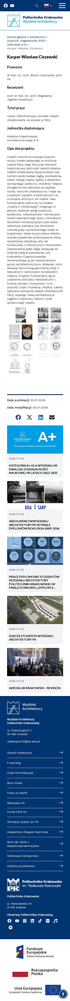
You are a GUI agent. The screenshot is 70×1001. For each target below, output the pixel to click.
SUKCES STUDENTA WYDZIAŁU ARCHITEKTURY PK (31, 637)
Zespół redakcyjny (19, 752)
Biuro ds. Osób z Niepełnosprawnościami (23, 843)
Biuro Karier (15, 783)
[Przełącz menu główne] (62, 6)
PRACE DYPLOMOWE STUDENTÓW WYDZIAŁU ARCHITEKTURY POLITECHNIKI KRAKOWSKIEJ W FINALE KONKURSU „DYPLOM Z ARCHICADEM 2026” (34, 582)
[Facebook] (6, 6)
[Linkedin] (32, 921)
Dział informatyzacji (20, 773)
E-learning (14, 763)
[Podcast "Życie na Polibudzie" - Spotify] (10, 927)
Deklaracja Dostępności (22, 856)
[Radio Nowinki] (55, 921)
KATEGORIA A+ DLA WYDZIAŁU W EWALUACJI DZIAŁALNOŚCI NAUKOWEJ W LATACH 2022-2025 (33, 469)
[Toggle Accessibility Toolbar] (63, 994)
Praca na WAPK (17, 793)
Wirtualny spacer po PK (22, 822)
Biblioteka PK (16, 803)
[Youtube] (12, 6)
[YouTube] (17, 921)
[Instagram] (24, 921)
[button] (18, 417)
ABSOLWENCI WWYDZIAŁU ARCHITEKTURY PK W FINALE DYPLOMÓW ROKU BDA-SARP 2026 (34, 524)
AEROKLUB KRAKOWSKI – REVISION (35, 688)
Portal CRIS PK (17, 812)
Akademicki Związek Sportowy (27, 832)
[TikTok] (40, 921)
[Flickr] (47, 921)
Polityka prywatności (21, 866)
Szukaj (37, 6)
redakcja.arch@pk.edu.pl (23, 741)
